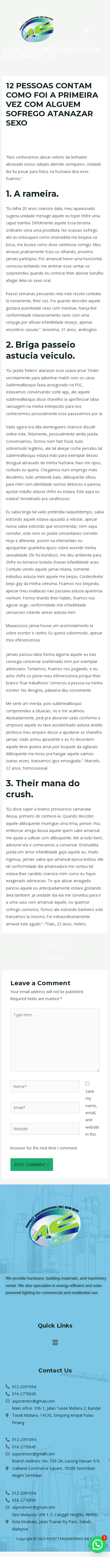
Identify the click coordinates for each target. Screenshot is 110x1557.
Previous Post (56, 944)
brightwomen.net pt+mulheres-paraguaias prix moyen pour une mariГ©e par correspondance (52, 139)
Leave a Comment (22, 133)
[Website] (45, 1130)
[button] (86, 29)
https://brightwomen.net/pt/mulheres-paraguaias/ (50, 647)
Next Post (55, 958)
